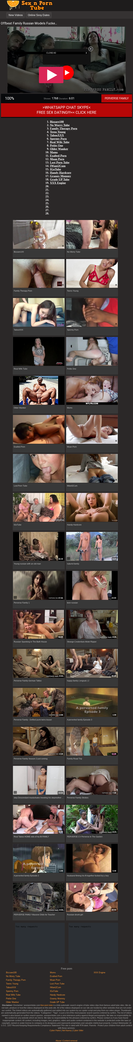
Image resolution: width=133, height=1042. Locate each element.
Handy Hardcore (57, 995)
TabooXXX (11, 987)
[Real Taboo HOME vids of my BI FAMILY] (39, 819)
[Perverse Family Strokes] (92, 780)
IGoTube (54, 991)
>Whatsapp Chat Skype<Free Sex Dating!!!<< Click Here (66, 110)
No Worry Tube (13, 976)
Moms (53, 972)
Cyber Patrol (55, 1030)
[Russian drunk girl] (92, 897)
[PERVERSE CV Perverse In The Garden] (92, 819)
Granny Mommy (57, 998)
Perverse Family (117, 98)
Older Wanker (12, 1002)
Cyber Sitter (78, 1030)
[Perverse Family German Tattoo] (39, 663)
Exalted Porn (56, 976)
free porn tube (47, 1005)
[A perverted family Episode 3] (92, 702)
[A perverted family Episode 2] (39, 858)
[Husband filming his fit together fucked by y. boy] (92, 858)
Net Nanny (67, 1030)
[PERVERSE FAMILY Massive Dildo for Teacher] (39, 897)
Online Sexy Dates (38, 15)
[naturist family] (92, 546)
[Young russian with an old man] (39, 546)
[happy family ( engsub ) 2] (92, 663)
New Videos (16, 15)
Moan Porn (55, 980)
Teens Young (12, 983)
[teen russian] (92, 585)
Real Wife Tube (13, 995)
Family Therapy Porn (16, 980)
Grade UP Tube (57, 1002)
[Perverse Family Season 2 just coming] (39, 741)
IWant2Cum (55, 987)
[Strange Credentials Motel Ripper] (92, 624)
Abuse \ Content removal (66, 1041)
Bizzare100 (11, 972)
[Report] (15, 558)
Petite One (11, 998)
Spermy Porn (12, 991)
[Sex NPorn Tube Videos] (28, 9)
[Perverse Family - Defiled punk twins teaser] (39, 702)
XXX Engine (99, 972)
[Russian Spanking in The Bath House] (39, 624)
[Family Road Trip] (92, 741)
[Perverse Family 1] (39, 585)
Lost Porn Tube (57, 983)
